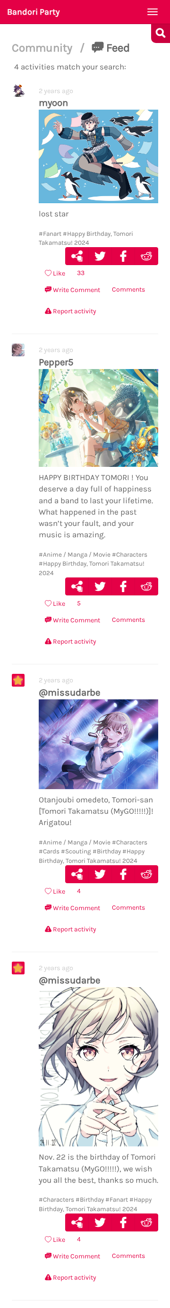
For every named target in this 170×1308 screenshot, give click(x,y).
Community (43, 47)
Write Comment (75, 290)
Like (58, 273)
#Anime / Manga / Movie (74, 554)
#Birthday (107, 851)
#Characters (129, 554)
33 (81, 273)
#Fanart (50, 233)
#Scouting (76, 851)
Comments (128, 289)
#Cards (49, 851)
